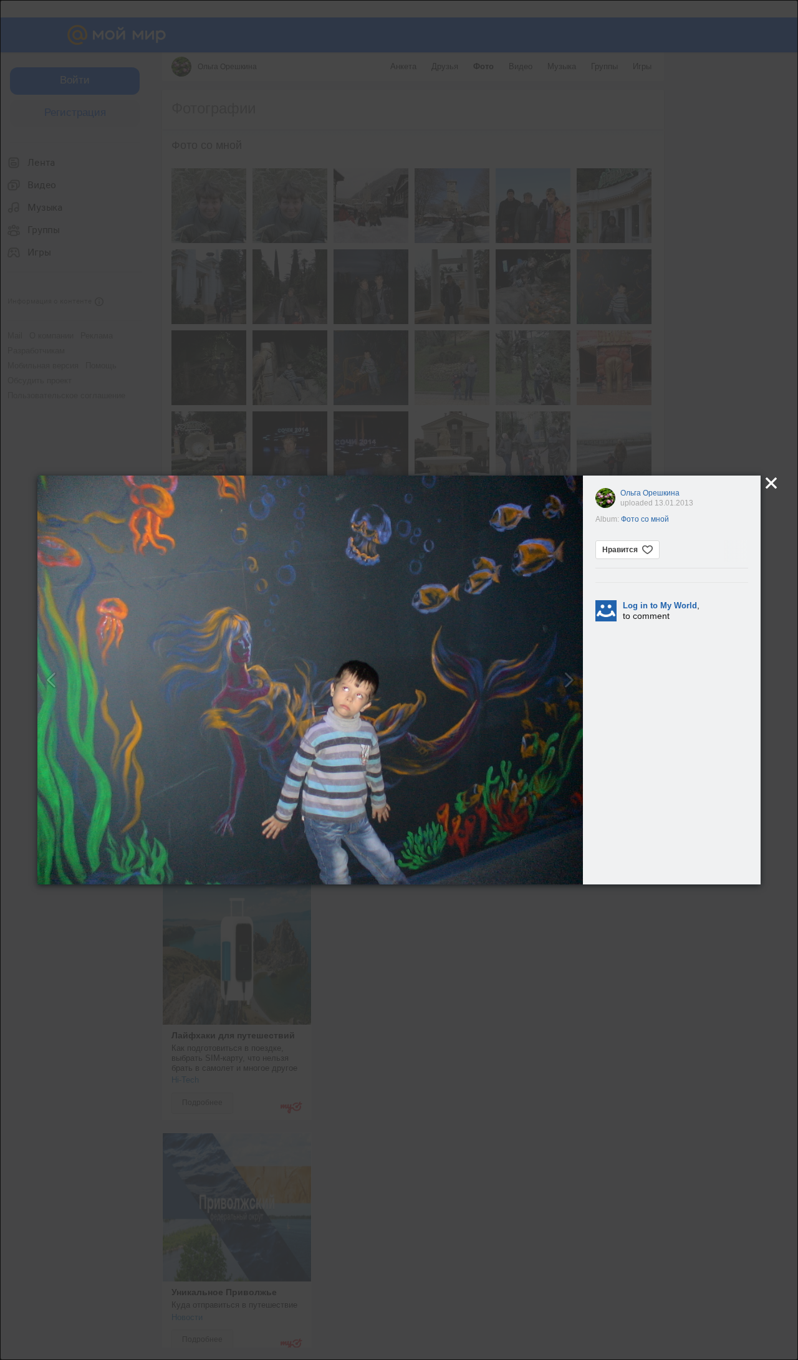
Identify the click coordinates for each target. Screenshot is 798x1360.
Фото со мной (645, 519)
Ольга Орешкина (650, 493)
